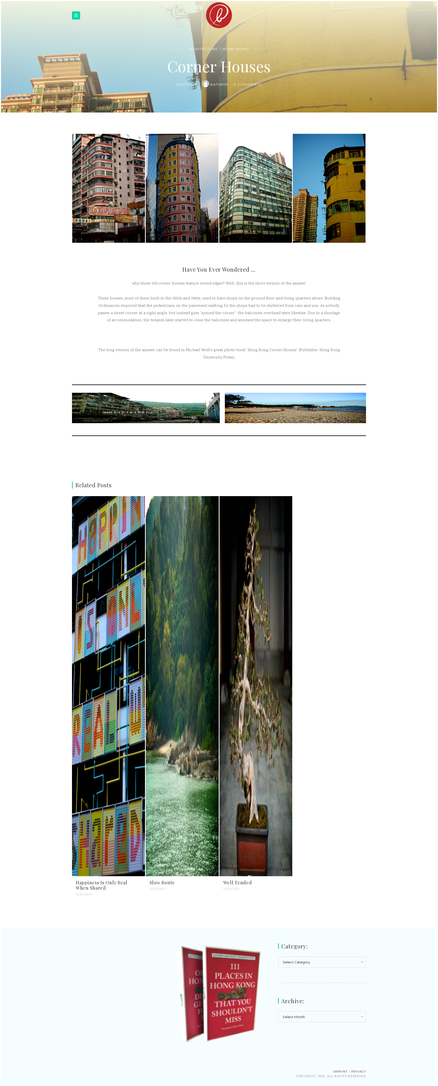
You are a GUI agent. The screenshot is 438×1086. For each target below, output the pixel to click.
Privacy (358, 1071)
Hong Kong (236, 49)
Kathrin (220, 84)
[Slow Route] (182, 686)
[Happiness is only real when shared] (108, 686)
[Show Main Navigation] (76, 15)
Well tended (237, 882)
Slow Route (162, 882)
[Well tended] (256, 686)
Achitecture (203, 49)
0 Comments (248, 84)
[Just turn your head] (147, 410)
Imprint (340, 1071)
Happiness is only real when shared (101, 885)
